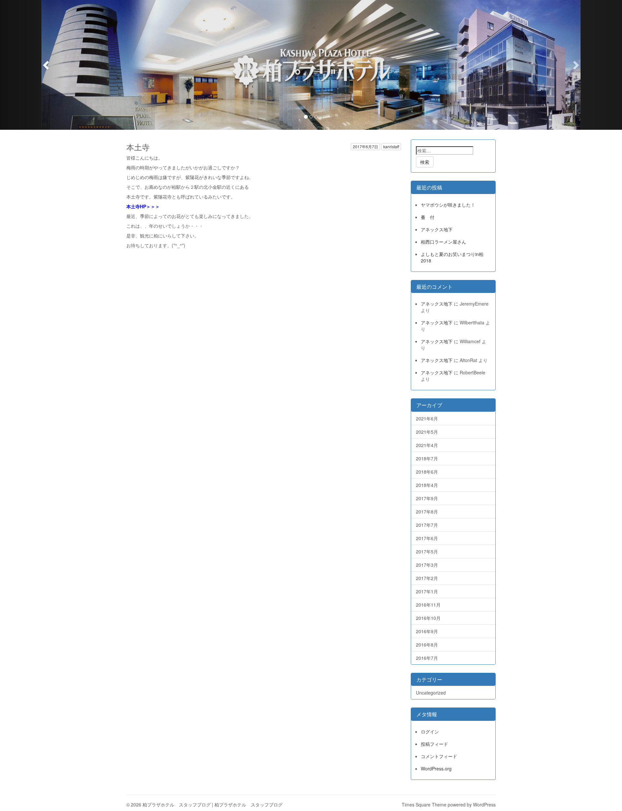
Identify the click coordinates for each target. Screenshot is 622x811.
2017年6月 (427, 538)
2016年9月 (427, 631)
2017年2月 (427, 578)
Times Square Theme (424, 804)
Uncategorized (431, 692)
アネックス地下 (437, 229)
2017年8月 (427, 511)
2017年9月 (427, 498)
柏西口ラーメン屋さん (443, 241)
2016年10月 (428, 618)
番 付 (427, 217)
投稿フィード (434, 744)
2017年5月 (427, 551)
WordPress (484, 804)
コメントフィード (439, 756)
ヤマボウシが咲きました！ (448, 204)
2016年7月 (427, 658)
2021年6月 (427, 418)
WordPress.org (436, 768)
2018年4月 (427, 485)
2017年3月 (427, 565)
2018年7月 (427, 458)
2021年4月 (427, 445)
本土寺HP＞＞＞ (143, 206)
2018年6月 (427, 471)
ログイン (430, 731)
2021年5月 (427, 432)
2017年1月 (427, 591)
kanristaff (391, 146)
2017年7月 (427, 525)
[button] (46, 65)
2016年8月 (427, 644)
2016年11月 (428, 604)
